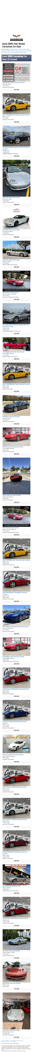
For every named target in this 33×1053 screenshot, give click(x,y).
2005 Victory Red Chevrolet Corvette (13, 447)
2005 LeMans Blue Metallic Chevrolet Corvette (16, 626)
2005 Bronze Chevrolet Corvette (12, 983)
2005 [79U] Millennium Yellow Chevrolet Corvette (16, 115)
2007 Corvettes (22, 49)
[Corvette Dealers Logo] (16, 37)
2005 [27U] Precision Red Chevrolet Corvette (15, 918)
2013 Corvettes (14, 52)
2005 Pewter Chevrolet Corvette (11, 886)
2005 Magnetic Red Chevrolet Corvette (13, 352)
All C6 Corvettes (23, 52)
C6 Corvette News (13, 1040)
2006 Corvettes (13, 49)
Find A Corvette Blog (13, 1041)
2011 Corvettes (27, 51)
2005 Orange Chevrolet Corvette (12, 495)
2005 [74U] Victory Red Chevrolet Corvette (14, 787)
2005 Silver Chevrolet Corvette (11, 197)
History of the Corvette (5, 1040)
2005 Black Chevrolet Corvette (11, 417)
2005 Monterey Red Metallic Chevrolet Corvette (16, 689)
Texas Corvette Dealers (5, 1041)
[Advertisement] (16, 18)
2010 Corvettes (19, 51)
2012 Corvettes (6, 52)
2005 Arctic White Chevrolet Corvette (13, 755)
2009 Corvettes (11, 51)
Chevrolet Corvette (20, 1040)
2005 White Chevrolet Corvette (11, 230)
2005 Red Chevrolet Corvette (11, 292)
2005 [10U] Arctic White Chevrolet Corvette (15, 819)
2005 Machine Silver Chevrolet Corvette (14, 82)
